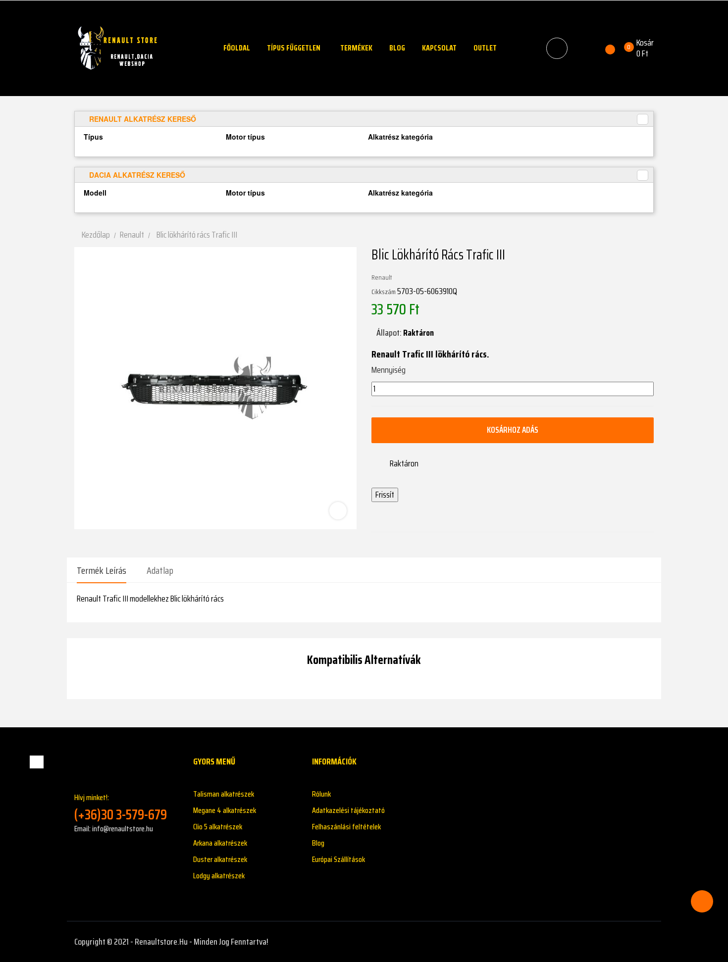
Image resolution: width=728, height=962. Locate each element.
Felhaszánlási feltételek (346, 826)
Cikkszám (383, 291)
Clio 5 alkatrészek (217, 826)
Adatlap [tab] (160, 570)
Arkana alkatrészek (220, 843)
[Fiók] (583, 48)
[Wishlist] (604, 48)
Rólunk (321, 794)
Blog (318, 843)
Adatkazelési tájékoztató (348, 810)
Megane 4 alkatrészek (224, 810)
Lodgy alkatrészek (219, 875)
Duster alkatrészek (220, 859)
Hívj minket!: (120, 807)
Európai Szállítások (338, 859)
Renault (381, 277)
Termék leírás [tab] (101, 570)
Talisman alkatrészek (223, 794)
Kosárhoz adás (512, 429)
